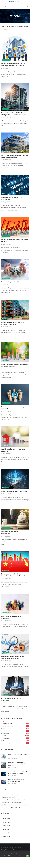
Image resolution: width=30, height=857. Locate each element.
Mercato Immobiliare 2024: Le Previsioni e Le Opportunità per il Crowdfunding (16, 764)
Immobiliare (5, 109)
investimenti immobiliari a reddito (9, 794)
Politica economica (8, 726)
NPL (3, 193)
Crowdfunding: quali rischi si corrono (13, 282)
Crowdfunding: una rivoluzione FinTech (14, 491)
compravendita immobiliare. (8, 799)
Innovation (5, 487)
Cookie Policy (13, 850)
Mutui (4, 728)
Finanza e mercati (7, 723)
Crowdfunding (6, 151)
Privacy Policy (4, 850)
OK (27, 855)
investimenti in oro (18, 802)
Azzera (4, 29)
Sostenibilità (6, 733)
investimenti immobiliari (7, 802)
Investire (5, 735)
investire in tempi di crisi (21, 799)
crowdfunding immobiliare (8, 797)
